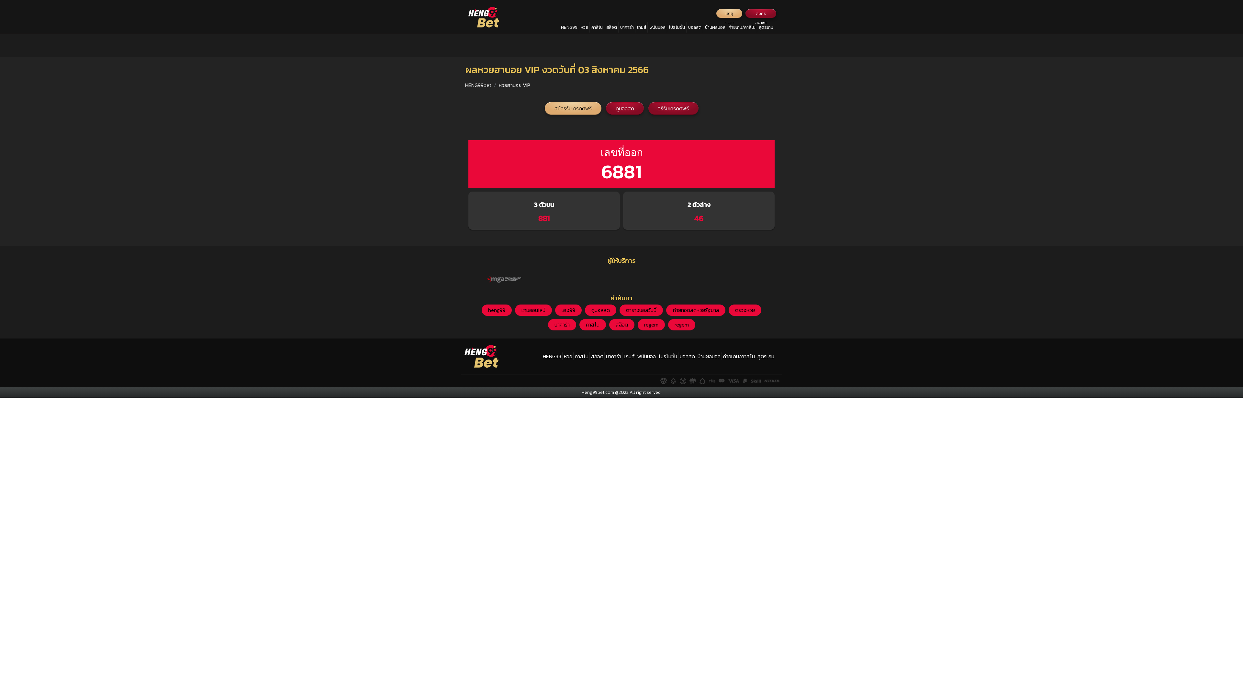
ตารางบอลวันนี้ (641, 310)
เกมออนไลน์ (533, 310)
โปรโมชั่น (677, 27)
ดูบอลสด (625, 108)
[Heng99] (483, 17)
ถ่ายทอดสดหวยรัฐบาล (696, 310)
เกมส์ (641, 27)
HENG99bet (478, 85)
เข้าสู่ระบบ (729, 14)
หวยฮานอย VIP (514, 85)
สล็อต (611, 27)
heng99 (496, 310)
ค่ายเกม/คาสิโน (742, 27)
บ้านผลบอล (715, 27)
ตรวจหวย (745, 310)
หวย (584, 27)
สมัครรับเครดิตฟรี (573, 108)
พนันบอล (657, 27)
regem (651, 324)
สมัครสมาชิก (761, 14)
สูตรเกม (766, 27)
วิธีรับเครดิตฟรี (673, 108)
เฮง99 (568, 310)
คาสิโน (597, 27)
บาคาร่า (627, 27)
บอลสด (694, 27)
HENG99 (569, 27)
